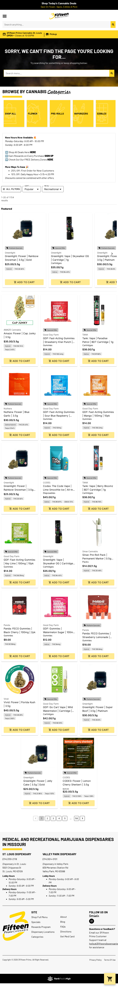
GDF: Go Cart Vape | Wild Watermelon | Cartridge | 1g (58, 711)
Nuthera (8, 408)
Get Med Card (67, 936)
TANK (85, 334)
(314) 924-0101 (50, 858)
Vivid (6, 698)
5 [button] (65, 818)
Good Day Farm (51, 334)
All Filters (13, 189)
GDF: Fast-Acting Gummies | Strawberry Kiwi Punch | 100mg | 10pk (59, 342)
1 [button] (41, 818)
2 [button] (47, 818)
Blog (62, 921)
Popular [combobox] (29, 189)
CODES (46, 482)
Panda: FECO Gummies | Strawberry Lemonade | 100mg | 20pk (96, 637)
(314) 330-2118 (9, 858)
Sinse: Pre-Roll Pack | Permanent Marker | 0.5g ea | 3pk (96, 558)
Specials (35, 921)
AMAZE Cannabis (12, 329)
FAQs (63, 926)
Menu (46, 186)
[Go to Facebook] (91, 921)
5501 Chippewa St (11, 867)
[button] (4, 16)
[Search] (113, 24)
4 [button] (59, 818)
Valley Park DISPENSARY (59, 854)
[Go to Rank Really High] (59, 978)
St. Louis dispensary (16, 854)
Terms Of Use (110, 960)
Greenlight (10, 252)
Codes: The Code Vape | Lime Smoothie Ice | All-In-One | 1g (58, 489)
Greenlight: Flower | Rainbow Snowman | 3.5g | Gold (19, 489)
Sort (27, 186)
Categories (37, 936)
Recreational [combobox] (51, 189)
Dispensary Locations (43, 931)
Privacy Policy (95, 960)
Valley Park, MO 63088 (54, 871)
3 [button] (53, 818)
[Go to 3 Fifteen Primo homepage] (59, 16)
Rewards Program (41, 926)
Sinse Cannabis (90, 551)
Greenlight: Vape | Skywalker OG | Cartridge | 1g (59, 563)
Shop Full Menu (39, 917)
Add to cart (26, 282)
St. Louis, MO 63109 (12, 871)
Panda (7, 625)
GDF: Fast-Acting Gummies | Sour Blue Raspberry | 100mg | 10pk (59, 415)
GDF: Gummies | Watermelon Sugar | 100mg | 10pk (59, 632)
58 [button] (76, 818)
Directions (65, 931)
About (63, 916)
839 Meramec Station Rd (55, 867)
